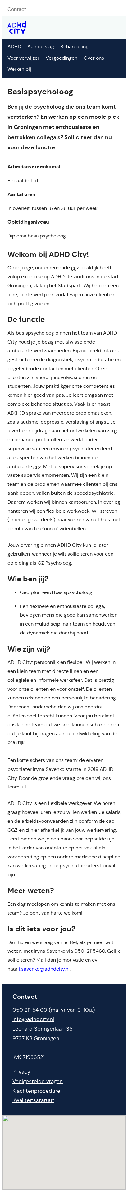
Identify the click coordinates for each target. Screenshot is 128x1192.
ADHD (14, 46)
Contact (16, 9)
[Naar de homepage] (16, 27)
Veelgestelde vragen (37, 1081)
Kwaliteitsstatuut (33, 1100)
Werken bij (19, 69)
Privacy (21, 1072)
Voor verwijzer (23, 58)
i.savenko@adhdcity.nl (44, 969)
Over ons (94, 58)
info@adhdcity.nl (33, 1019)
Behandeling (74, 46)
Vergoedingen (61, 58)
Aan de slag (40, 46)
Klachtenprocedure (36, 1091)
